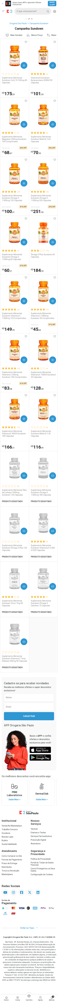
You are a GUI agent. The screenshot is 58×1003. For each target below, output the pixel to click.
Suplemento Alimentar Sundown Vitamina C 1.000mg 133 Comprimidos (14, 315)
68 (7, 152)
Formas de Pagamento (12, 860)
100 (8, 211)
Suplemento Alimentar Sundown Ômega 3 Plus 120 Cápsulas (14, 547)
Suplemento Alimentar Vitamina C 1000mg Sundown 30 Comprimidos (42, 315)
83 (7, 388)
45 (36, 329)
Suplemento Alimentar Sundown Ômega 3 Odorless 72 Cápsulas (41, 603)
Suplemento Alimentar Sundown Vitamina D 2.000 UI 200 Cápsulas (43, 547)
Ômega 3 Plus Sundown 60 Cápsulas (43, 255)
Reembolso (7, 867)
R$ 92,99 (6, 148)
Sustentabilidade (9, 844)
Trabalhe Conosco (10, 829)
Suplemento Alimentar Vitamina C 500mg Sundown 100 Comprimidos (14, 374)
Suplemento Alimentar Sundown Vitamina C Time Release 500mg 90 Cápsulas (14, 658)
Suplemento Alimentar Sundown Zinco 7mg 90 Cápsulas (12, 603)
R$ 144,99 (6, 207)
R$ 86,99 (6, 266)
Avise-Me (22, 476)
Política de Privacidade (41, 859)
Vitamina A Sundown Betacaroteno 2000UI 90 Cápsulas (41, 80)
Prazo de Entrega (9, 863)
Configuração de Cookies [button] (42, 874)
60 (7, 270)
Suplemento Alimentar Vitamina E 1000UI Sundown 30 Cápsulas (43, 374)
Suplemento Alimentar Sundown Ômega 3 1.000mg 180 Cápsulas (41, 492)
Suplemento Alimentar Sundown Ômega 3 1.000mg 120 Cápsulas (12, 198)
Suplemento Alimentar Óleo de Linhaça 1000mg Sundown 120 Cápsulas (14, 492)
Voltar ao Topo (27, 928)
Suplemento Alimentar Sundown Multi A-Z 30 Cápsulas (41, 433)
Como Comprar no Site (12, 856)
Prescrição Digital (38, 840)
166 (8, 447)
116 (37, 447)
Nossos (36, 822)
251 (37, 211)
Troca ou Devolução (10, 871)
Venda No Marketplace (12, 826)
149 (8, 329)
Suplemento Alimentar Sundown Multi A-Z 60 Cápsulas (41, 139)
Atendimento (9, 850)
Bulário (5, 840)
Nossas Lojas (7, 837)
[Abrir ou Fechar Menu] (3, 11)
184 (37, 270)
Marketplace (7, 874)
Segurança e (38, 852)
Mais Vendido (16, 35)
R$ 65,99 (35, 325)
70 (36, 152)
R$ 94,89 (35, 148)
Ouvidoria (6, 833)
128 (37, 388)
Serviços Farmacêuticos (41, 836)
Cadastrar (29, 716)
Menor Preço (37, 35)
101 (37, 93)
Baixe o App (52, 3)
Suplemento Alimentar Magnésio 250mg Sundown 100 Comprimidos (14, 139)
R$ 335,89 (35, 207)
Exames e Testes (38, 832)
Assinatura (35, 843)
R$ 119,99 (6, 384)
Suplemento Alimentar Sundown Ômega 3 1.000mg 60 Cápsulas (12, 256)
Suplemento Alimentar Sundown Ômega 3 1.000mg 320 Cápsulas (41, 198)
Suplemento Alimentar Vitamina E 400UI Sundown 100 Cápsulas (14, 433)
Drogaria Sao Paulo (18, 23)
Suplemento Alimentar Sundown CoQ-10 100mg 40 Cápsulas (14, 80)
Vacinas (34, 829)
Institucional (9, 820)
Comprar (22, 65)
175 (8, 93)
